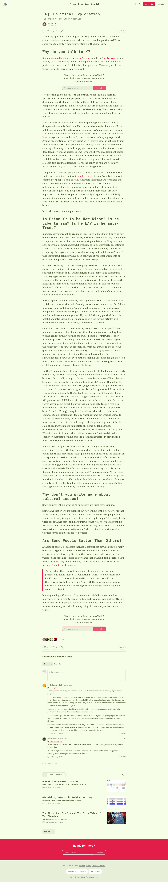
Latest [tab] (51, 775)
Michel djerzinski (54, 685)
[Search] (135, 4)
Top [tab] (45, 775)
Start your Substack (78, 871)
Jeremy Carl (48, 61)
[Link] (39, 51)
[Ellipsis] (124, 685)
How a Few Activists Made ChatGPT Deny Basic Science (64, 784)
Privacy (82, 866)
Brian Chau (52, 23)
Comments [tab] (48, 664)
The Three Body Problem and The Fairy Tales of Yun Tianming (71, 814)
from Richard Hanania (63, 565)
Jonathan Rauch (62, 57)
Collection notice (98, 866)
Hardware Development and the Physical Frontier (61, 800)
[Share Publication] (140, 4)
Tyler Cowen (100, 133)
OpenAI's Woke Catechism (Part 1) (63, 781)
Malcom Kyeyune (51, 137)
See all (47, 831)
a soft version (85, 176)
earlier (66, 241)
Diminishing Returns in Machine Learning (67, 797)
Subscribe (149, 4)
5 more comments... (49, 763)
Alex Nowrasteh (110, 57)
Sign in (161, 4)
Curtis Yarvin (82, 57)
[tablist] (52, 664)
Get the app (95, 871)
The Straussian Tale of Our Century (56, 819)
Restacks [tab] (57, 664)
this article (75, 269)
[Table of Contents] (2, 441)
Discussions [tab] (60, 775)
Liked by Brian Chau (56, 688)
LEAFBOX (51, 738)
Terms (88, 866)
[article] (84, 786)
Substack (72, 877)
